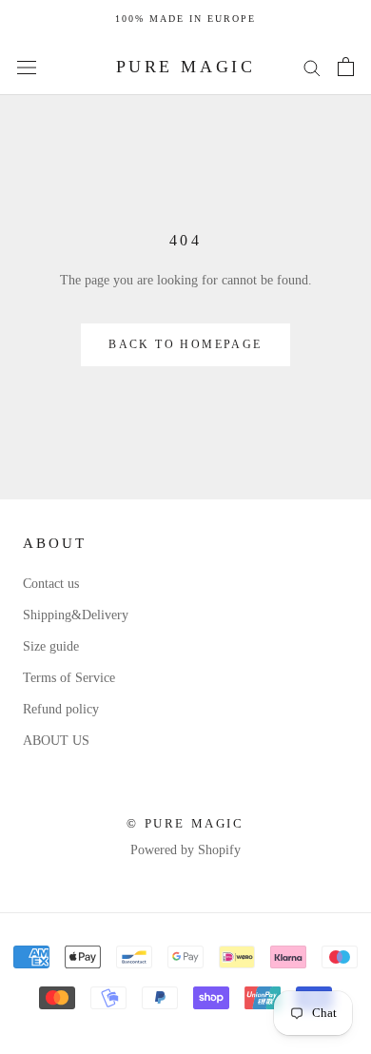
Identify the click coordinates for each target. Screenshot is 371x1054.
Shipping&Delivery (75, 615)
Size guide (51, 646)
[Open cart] (346, 66)
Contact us (51, 583)
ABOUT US (56, 740)
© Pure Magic (185, 823)
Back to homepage (185, 344)
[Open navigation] (26, 67)
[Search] (312, 67)
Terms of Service (69, 678)
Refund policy (61, 709)
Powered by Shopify (185, 850)
